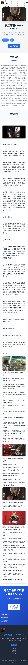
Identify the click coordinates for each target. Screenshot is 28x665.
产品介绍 (14, 648)
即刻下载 (15, 46)
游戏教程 (14, 651)
